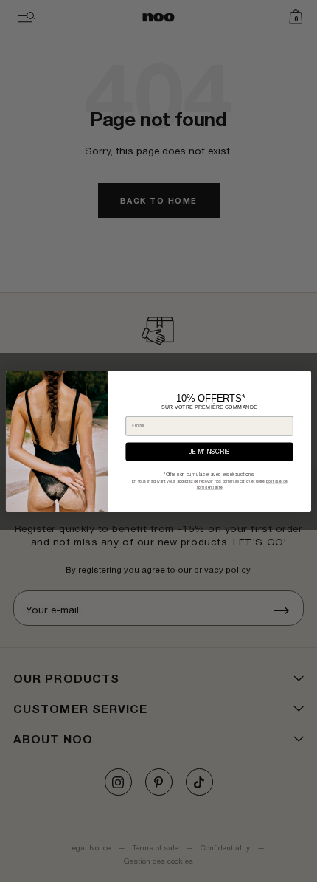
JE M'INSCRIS (209, 451)
